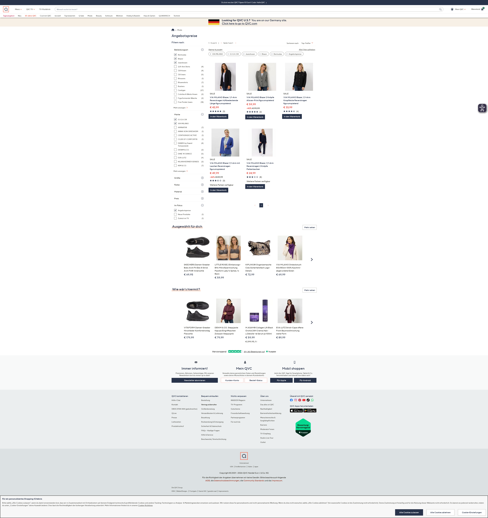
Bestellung (205, 400)
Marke (177, 114)
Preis (176, 198)
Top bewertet (69, 16)
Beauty (99, 16)
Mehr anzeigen (179, 108)
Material (178, 191)
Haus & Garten (149, 16)
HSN (173, 491)
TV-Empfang (265, 433)
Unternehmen (266, 400)
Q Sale (81, 16)
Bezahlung (205, 417)
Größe (177, 178)
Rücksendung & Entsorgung (212, 422)
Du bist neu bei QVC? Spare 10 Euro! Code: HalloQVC (243, 2)
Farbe (177, 184)
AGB (207, 480)
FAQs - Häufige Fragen (210, 430)
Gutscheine (235, 409)
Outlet (263, 442)
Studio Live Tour (266, 438)
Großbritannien (240, 467)
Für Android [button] (305, 380)
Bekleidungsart (181, 49)
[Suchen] (440, 9)
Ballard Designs (182, 491)
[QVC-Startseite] (173, 30)
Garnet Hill (202, 491)
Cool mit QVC (45, 16)
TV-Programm (236, 404)
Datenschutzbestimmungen (226, 480)
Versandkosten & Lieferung (212, 413)
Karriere (263, 425)
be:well (58, 16)
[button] (456, 9)
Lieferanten (176, 422)
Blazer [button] (264, 54)
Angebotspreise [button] (294, 54)
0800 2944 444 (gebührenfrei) (184, 409)
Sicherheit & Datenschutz (211, 426)
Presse (174, 417)
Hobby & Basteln (133, 16)
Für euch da (235, 422)
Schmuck (108, 16)
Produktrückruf (178, 426)
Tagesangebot (8, 16)
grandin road (212, 491)
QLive (174, 413)
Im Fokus (178, 205)
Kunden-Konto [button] (232, 380)
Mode (90, 16)
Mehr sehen (309, 227)
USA (231, 467)
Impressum (277, 480)
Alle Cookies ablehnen (440, 512)
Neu (19, 16)
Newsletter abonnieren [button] (194, 380)
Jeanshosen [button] (250, 54)
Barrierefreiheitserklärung (270, 413)
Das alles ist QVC (267, 404)
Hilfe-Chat (176, 400)
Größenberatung (208, 409)
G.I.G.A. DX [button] (234, 54)
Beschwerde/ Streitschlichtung (213, 439)
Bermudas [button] (277, 54)
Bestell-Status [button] (255, 380)
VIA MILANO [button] (217, 54)
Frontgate (193, 491)
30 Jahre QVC (30, 16)
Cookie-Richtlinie (145, 505)
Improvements (223, 491)
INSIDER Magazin (238, 400)
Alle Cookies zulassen (409, 512)
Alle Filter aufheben (307, 49)
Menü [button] (17, 9)
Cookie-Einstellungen (472, 512)
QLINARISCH (164, 16)
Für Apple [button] (281, 380)
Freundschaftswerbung (240, 413)
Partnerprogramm (238, 417)
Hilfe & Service (207, 435)
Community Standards (254, 480)
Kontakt (175, 404)
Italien (250, 467)
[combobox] (246, 9)
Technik (177, 16)
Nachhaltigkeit (266, 409)
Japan (256, 467)
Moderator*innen (267, 429)
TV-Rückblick (44, 9)
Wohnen (119, 16)
